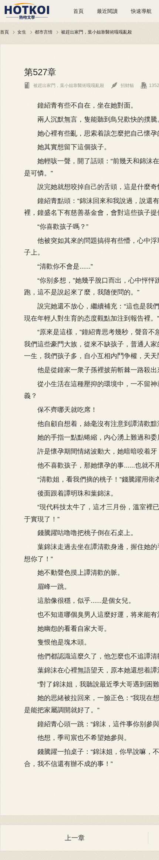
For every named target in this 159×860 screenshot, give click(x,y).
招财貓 (122, 85)
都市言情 (44, 32)
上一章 (75, 838)
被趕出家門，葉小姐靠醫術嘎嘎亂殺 (96, 32)
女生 (21, 32)
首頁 (78, 11)
